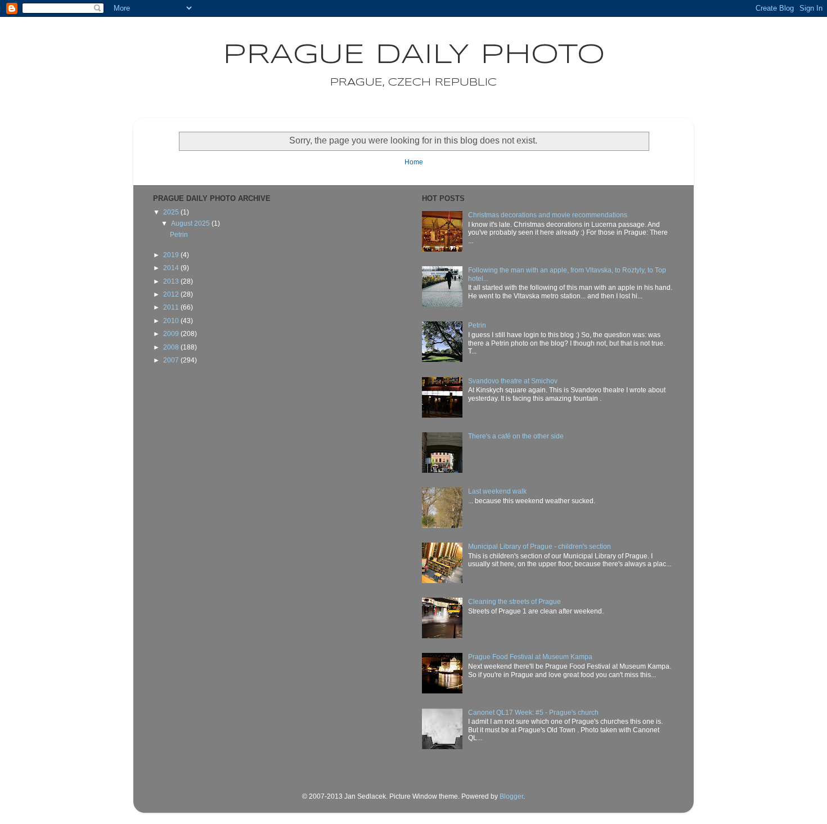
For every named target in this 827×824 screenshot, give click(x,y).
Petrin (179, 235)
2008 (172, 347)
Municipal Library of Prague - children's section (539, 546)
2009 (172, 334)
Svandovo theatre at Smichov (513, 381)
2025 (172, 212)
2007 (172, 360)
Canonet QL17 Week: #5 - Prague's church (533, 712)
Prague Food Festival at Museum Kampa (530, 657)
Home (413, 162)
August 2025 (191, 223)
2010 (172, 321)
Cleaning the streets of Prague (514, 602)
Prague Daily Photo (414, 55)
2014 (172, 268)
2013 (172, 281)
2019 (172, 255)
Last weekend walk (497, 491)
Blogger (511, 796)
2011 (172, 307)
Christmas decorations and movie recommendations (547, 215)
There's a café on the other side (516, 436)
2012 (172, 294)
